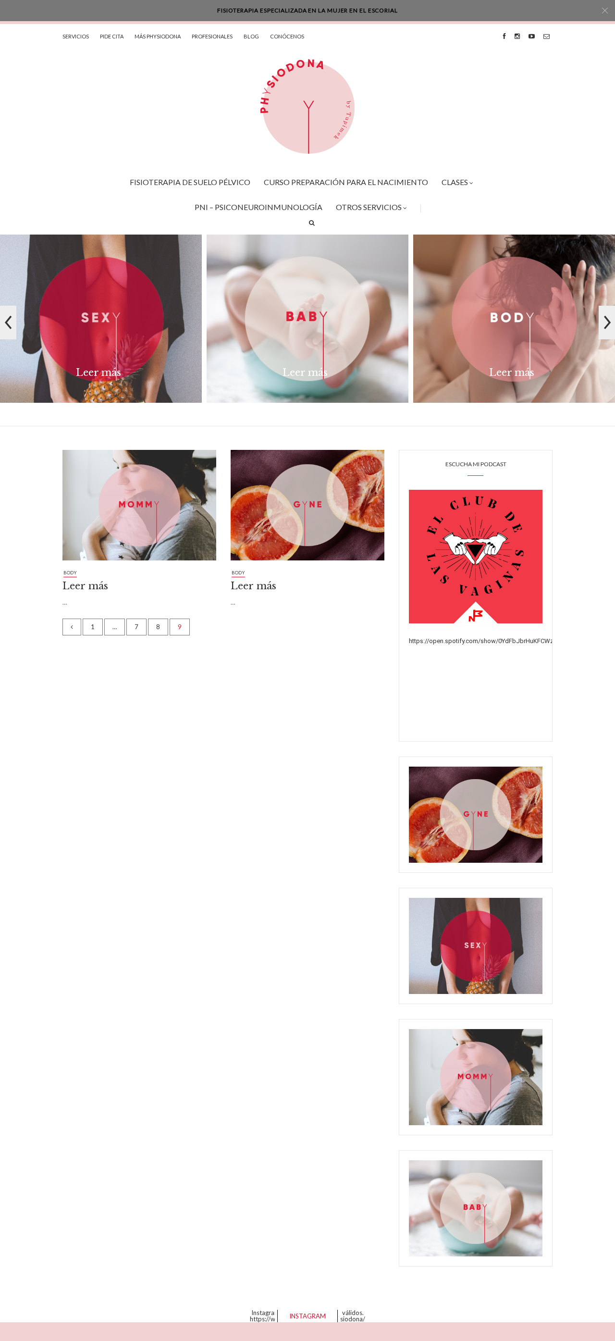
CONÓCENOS (287, 36)
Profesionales (212, 36)
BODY (70, 572)
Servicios (75, 36)
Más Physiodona (158, 36)
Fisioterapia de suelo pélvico (190, 181)
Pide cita (111, 36)
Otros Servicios (369, 206)
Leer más (98, 372)
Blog (251, 36)
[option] (101, 322)
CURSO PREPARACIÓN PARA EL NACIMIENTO (346, 181)
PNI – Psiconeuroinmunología (258, 206)
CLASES (455, 181)
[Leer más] (139, 509)
